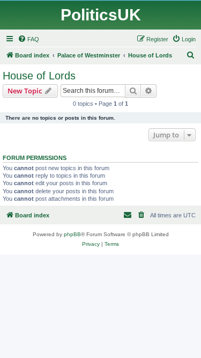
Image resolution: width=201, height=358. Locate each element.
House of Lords (39, 76)
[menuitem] (28, 39)
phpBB (72, 234)
